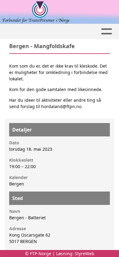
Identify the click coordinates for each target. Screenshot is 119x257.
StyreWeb (84, 253)
